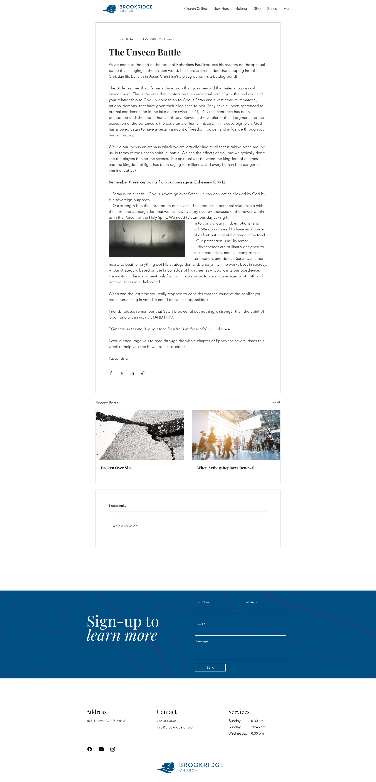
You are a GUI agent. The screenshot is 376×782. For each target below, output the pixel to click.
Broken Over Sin (116, 467)
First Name (203, 601)
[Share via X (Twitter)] (121, 373)
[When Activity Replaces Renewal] (236, 435)
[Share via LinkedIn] (132, 373)
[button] (241, 8)
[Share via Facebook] (111, 373)
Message (202, 641)
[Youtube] (101, 749)
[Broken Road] (140, 435)
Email (199, 624)
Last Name (250, 601)
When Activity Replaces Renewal (226, 467)
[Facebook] (90, 749)
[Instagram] (113, 749)
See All (275, 402)
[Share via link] (143, 373)
